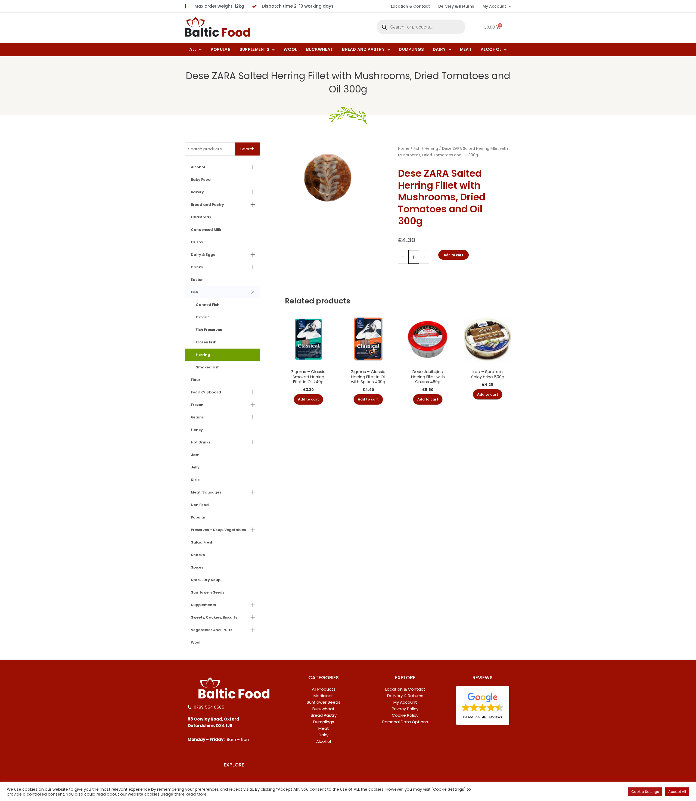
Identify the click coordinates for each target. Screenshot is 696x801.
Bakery (197, 192)
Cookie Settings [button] (645, 791)
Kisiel (196, 479)
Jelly (195, 467)
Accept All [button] (677, 791)
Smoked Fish (208, 367)
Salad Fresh (202, 542)
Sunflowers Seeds (207, 592)
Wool (195, 642)
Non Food (200, 504)
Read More (196, 794)
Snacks (198, 554)
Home (403, 148)
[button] (482, 705)
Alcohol (198, 167)
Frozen (197, 404)
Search (247, 149)
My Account (494, 6)
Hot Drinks (200, 442)
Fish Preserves (209, 329)
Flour (195, 379)
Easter (197, 279)
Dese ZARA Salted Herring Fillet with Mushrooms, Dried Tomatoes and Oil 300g (348, 82)
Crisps (197, 242)
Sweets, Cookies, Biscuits (214, 617)
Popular (198, 517)
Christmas (201, 217)
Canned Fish (207, 304)
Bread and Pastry (207, 204)
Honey (197, 429)
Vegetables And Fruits (211, 629)
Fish (194, 292)
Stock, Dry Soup (205, 579)
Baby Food (201, 179)
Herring (203, 354)
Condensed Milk (206, 229)
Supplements (203, 604)
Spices (197, 567)
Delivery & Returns (456, 6)
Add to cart (453, 255)
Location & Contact (410, 6)
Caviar (202, 317)
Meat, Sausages (206, 492)
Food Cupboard (206, 392)
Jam (195, 454)
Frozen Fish (206, 342)
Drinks (197, 267)
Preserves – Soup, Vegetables (218, 529)
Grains (197, 417)
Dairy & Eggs (203, 254)
